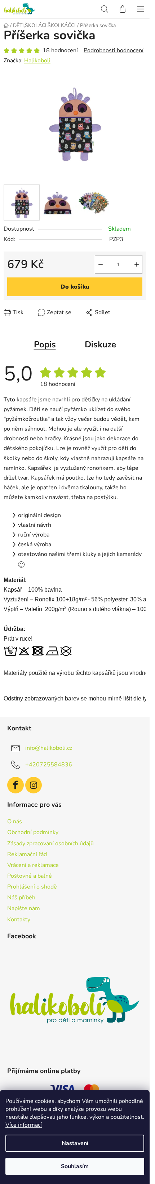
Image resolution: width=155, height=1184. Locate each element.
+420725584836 (48, 764)
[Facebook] (15, 785)
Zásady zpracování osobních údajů (50, 843)
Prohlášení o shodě (32, 887)
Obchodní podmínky (32, 832)
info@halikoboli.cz (48, 748)
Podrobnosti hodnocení (113, 50)
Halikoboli (37, 60)
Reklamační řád (27, 854)
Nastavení (75, 1143)
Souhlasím (75, 1166)
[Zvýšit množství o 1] (136, 264)
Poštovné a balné (29, 876)
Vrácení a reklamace (33, 865)
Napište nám (23, 908)
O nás (14, 821)
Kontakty (18, 919)
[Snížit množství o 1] (100, 264)
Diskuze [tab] (100, 344)
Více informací (23, 1125)
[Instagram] (33, 785)
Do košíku (75, 287)
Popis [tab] (45, 344)
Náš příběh (21, 898)
